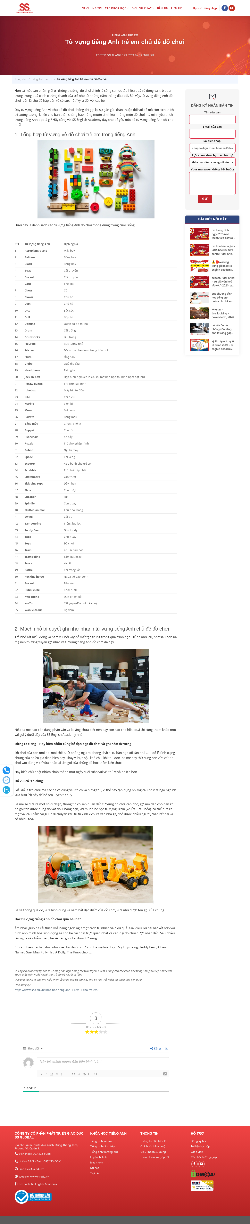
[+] (95, 1073)
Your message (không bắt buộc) (212, 169)
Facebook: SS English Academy (37, 1184)
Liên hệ (176, 8)
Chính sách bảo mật (153, 1146)
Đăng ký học (199, 1141)
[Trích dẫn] (73, 1074)
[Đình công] (57, 1074)
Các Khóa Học (115, 8)
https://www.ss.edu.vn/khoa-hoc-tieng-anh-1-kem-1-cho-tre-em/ (56, 990)
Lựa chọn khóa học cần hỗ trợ (212, 155)
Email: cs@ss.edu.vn (31, 1169)
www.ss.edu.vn (39, 1176)
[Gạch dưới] (51, 1074)
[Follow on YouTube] (232, 8)
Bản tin (162, 8)
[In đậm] (40, 1074)
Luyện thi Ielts (98, 1157)
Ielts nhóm (96, 1162)
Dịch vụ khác (142, 8)
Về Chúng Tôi (92, 8)
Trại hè (94, 1173)
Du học (94, 1168)
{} (89, 1073)
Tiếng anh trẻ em (101, 1141)
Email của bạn (212, 126)
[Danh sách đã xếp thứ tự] (62, 1074)
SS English (146, 55)
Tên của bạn (212, 112)
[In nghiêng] (46, 1074)
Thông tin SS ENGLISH (154, 1141)
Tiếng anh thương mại (104, 1152)
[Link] (84, 1074)
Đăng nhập (161, 1048)
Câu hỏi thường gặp (204, 1157)
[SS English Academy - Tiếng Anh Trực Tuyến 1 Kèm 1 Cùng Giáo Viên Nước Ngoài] (32, 8)
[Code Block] (79, 1074)
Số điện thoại (212, 141)
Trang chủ (21, 79)
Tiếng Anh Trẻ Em (125, 35)
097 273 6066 (42, 1153)
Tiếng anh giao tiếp (102, 1146)
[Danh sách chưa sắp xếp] (68, 1074)
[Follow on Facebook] (224, 8)
